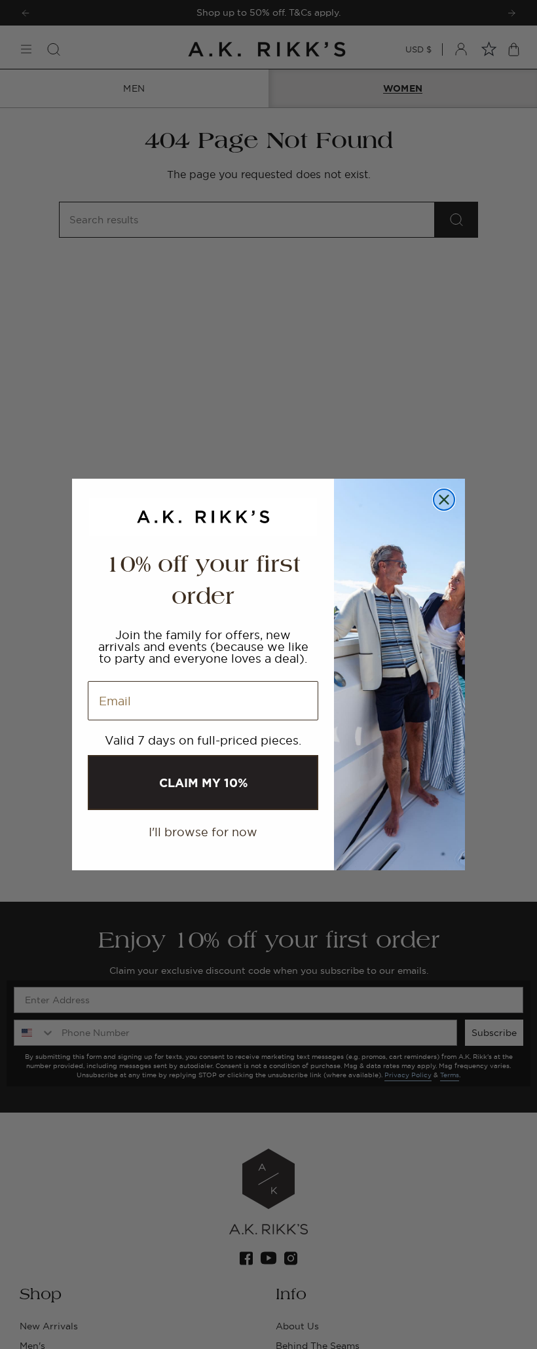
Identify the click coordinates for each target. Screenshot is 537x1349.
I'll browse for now (203, 832)
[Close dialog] (444, 499)
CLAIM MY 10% (203, 782)
